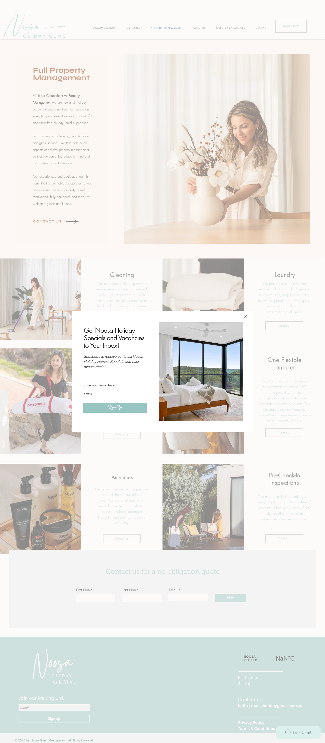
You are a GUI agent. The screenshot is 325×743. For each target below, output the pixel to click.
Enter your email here (99, 385)
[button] (245, 316)
